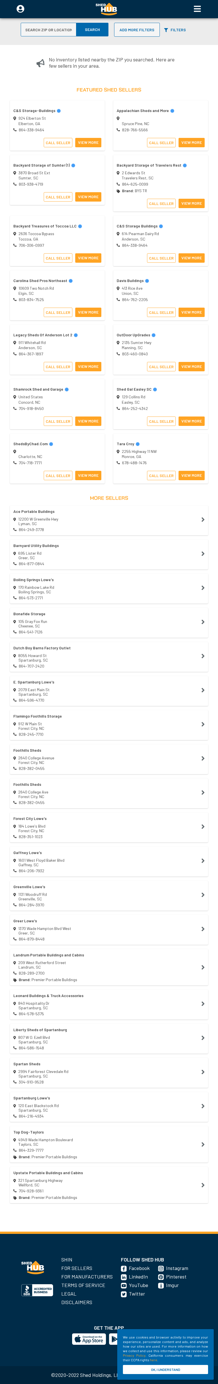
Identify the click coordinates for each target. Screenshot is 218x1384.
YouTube (138, 1285)
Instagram (177, 1268)
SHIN (66, 1259)
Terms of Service (83, 1285)
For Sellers (76, 1268)
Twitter (137, 1293)
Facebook (139, 1268)
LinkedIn (138, 1276)
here (153, 1360)
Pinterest (176, 1276)
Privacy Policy (134, 1355)
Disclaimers (76, 1302)
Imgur (172, 1285)
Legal (68, 1293)
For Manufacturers (87, 1276)
